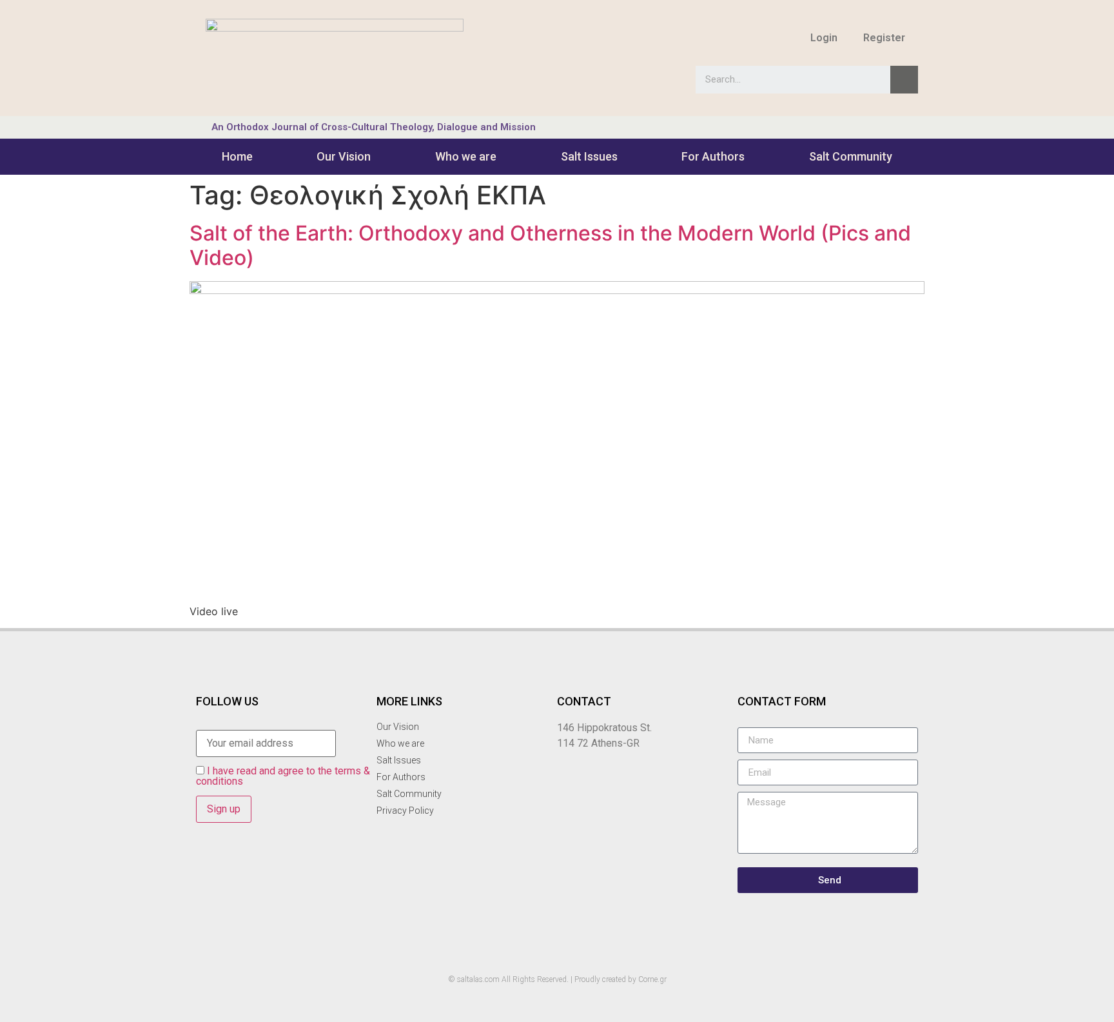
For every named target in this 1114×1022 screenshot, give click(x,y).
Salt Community (850, 156)
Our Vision (344, 156)
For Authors (713, 156)
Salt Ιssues (589, 156)
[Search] (904, 79)
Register (884, 38)
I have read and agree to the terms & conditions (283, 776)
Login (823, 38)
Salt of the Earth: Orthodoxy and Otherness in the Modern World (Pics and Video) (550, 245)
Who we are (465, 156)
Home (237, 156)
